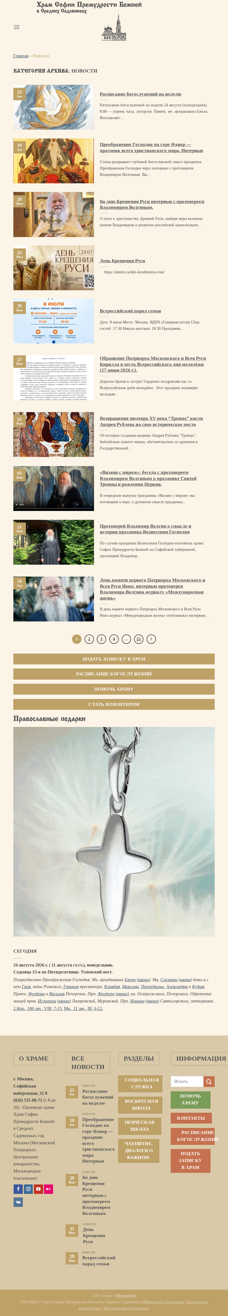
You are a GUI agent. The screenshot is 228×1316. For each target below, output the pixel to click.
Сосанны (168, 979)
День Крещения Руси (122, 260)
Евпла (130, 979)
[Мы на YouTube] (38, 1189)
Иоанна (137, 1001)
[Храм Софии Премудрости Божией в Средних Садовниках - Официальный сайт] (114, 27)
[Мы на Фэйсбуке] (18, 1189)
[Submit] (209, 1081)
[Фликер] (48, 1189)
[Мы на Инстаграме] (28, 1189)
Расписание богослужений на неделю (140, 94)
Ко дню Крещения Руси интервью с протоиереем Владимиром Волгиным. (152, 204)
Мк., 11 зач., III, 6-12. (83, 1008)
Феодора (36, 993)
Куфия (198, 986)
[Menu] (16, 27)
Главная (20, 55)
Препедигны (152, 986)
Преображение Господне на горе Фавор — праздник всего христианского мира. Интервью (151, 147)
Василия (57, 993)
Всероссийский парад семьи (130, 310)
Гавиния (71, 986)
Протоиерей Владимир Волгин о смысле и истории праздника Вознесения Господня (145, 529)
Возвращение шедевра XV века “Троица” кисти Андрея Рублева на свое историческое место (151, 421)
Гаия (26, 986)
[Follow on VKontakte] (18, 1202)
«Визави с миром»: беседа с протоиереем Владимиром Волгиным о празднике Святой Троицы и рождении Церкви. (148, 478)
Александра (177, 986)
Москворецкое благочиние (125, 1308)
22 (139, 639)
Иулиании (47, 1001)
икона (143, 979)
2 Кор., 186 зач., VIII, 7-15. (38, 1008)
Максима (130, 986)
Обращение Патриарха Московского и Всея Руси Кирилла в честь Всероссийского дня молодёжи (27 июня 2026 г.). (153, 364)
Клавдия (112, 986)
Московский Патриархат (163, 1302)
